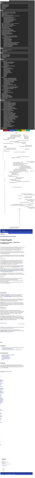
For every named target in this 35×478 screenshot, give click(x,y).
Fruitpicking (6, 73)
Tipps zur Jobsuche (5, 94)
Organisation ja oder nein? (6, 28)
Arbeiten (2, 59)
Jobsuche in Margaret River (8, 106)
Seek (3, 359)
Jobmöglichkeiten (5, 66)
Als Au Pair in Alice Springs (8, 126)
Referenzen (5, 63)
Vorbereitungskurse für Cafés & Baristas (10, 80)
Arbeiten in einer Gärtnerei (8, 112)
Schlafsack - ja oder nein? (8, 41)
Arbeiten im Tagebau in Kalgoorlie (9, 121)
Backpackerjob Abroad (5, 358)
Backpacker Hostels (15, 266)
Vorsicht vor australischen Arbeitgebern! (10, 108)
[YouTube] (5, 471)
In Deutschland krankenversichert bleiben (9, 31)
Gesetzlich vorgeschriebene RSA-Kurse (10, 78)
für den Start (26, 135)
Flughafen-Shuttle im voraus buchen (15, 171)
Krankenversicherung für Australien (8, 30)
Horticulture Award (8, 296)
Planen (1, 10)
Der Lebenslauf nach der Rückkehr (9, 65)
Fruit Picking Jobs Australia (6, 357)
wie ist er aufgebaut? (18, 178)
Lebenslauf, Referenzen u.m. (13, 176)
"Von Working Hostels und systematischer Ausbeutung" (11, 270)
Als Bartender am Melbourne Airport (10, 118)
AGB (5, 474)
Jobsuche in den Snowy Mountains (9, 107)
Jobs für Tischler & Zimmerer (8, 68)
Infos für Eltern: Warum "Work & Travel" (10, 35)
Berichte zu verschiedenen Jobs (7, 109)
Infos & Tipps (10, 175)
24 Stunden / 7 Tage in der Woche (22, 140)
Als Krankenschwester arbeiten (9, 110)
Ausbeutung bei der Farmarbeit (7, 96)
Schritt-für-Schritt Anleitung (13, 141)
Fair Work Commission (5, 294)
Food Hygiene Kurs (7, 82)
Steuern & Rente (4, 85)
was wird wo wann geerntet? (28, 206)
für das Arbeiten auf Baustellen (14, 227)
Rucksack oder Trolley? (7, 40)
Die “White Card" (4, 127)
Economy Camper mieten (6, 55)
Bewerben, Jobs (26, 138)
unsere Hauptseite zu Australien (15, 134)
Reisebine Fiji (4, 7)
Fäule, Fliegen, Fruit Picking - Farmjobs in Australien (10, 347)
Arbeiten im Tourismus (7, 67)
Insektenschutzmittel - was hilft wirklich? (10, 43)
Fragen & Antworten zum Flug (7, 49)
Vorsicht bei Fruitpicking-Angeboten (29, 204)
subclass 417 (24, 143)
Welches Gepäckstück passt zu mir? (18, 164)
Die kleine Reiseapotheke (8, 39)
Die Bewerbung (4, 61)
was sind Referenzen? (12, 179)
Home (1, 2)
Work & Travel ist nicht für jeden (7, 26)
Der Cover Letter (6, 64)
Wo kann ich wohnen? (7, 90)
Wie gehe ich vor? (5, 13)
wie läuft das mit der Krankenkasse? (23, 156)
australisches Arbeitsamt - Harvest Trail (8, 354)
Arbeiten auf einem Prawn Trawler (25, 217)
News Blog (3, 8)
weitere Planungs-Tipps (6, 37)
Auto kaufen (4, 57)
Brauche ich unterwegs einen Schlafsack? (20, 165)
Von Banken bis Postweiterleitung (20, 169)
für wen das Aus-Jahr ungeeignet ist (20, 151)
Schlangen (2, 330)
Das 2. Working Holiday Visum (8, 20)
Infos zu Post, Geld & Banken (8, 45)
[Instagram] (5, 470)
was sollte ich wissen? (30, 200)
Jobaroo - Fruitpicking (5, 356)
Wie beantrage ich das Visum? (8, 18)
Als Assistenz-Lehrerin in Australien (9, 114)
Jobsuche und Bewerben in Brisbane (9, 103)
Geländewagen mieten (5, 56)
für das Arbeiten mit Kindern (13, 228)
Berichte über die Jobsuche (6, 101)
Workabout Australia (5, 355)
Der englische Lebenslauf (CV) (8, 62)
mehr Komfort (14, 173)
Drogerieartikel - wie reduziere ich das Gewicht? (11, 42)
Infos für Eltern (4, 34)
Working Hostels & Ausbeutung (7, 97)
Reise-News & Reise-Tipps (11, 138)
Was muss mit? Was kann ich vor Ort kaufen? (21, 163)
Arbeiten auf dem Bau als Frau (8, 120)
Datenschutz (9, 474)
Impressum (2, 474)
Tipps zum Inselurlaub (11, 137)
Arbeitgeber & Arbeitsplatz (6, 95)
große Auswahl (26, 137)
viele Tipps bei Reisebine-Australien (31, 162)
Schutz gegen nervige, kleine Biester (24, 167)
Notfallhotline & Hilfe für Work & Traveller (10, 140)
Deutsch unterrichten (7, 70)
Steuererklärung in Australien (8, 88)
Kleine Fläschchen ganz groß (25, 166)
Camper (1, 52)
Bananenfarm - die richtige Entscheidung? (10, 116)
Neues (24, 134)
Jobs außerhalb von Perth (25, 189)
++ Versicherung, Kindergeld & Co (9, 154)
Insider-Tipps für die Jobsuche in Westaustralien (13, 189)
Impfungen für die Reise (8, 38)
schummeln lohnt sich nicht (11, 148)
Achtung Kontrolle (7, 22)
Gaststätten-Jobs (6, 69)
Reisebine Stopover (5, 6)
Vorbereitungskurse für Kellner (10, 197)
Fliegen (1, 48)
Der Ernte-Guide (4, 98)
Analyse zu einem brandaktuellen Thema (27, 202)
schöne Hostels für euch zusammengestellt (17, 205)
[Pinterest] (5, 469)
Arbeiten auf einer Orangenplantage (10, 113)
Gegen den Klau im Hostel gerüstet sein (26, 168)
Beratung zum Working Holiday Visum (10, 19)
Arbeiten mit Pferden (7, 124)
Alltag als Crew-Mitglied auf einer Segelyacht (11, 117)
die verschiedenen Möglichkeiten (18, 204)
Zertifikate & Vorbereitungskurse (26, 193)
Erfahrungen (2, 100)
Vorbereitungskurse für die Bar (9, 81)
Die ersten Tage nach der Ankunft (7, 14)
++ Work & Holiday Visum (21, 149)
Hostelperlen (6, 91)
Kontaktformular (4, 465)
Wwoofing (5, 74)
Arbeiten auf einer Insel (7, 123)
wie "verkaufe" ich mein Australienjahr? (23, 181)
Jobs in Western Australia (8, 72)
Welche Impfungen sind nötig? (18, 162)
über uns (13, 474)
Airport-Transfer (4, 50)
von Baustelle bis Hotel (13, 182)
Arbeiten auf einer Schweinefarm (9, 125)
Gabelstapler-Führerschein (8, 83)
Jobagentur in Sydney (7, 71)
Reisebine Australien (5, 4)
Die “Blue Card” (4, 128)
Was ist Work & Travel (5, 27)
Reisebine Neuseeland (5, 5)
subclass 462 (27, 149)
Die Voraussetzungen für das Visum (9, 17)
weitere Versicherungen (6, 32)
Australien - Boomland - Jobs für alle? (10, 104)
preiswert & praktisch (14, 172)
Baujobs (5, 75)
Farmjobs (5, 76)
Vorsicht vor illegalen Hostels (8, 92)
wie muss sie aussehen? (20, 177)
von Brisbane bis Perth (31, 207)
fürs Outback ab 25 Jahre (15, 174)
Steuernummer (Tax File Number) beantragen (11, 86)
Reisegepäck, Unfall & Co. (16, 157)
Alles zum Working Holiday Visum (7, 16)
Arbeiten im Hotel (6, 122)
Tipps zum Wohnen (5, 89)
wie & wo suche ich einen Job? (29, 199)
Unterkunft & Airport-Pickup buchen (20, 142)
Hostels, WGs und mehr (28, 196)
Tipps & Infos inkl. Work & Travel (16, 135)
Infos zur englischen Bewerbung (10, 177)
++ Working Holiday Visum (17, 143)
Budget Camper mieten (6, 54)
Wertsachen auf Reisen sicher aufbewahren (11, 44)
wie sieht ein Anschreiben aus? (16, 180)
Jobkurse (3, 77)
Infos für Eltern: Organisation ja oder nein (10, 36)
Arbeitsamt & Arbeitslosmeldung (9, 158)
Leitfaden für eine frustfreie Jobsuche (10, 102)
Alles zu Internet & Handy (8, 46)
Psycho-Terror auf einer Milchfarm (9, 115)
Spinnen (5, 330)
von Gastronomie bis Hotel (17, 187)
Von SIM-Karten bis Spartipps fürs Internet (20, 170)
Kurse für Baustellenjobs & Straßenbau (10, 84)
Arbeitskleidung (4, 93)
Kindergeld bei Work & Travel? (7, 33)
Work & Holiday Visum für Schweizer (8, 24)
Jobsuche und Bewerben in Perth (9, 105)
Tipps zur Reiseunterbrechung (15, 136)
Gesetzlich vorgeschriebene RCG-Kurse (10, 79)
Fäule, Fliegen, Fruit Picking (8, 119)
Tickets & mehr (26, 136)
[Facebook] (5, 468)
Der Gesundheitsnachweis (8, 21)
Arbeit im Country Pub (7, 111)
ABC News (4, 307)
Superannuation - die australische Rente (10, 87)
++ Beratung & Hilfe (12, 139)
